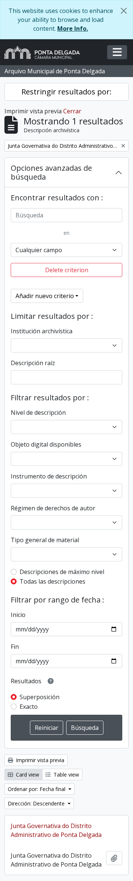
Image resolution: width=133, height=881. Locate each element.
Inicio (18, 615)
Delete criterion (66, 270)
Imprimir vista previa (39, 760)
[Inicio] (45, 52)
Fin (15, 647)
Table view (65, 774)
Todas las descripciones (52, 581)
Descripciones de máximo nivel (62, 572)
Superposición (39, 697)
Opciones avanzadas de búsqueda (51, 172)
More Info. (72, 28)
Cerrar (72, 111)
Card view (26, 774)
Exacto (29, 707)
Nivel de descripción (38, 412)
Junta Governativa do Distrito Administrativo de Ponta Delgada (56, 830)
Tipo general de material (45, 540)
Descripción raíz (33, 363)
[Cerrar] (124, 10)
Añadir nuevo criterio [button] (45, 296)
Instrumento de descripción (49, 476)
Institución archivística (41, 331)
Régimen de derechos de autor (53, 508)
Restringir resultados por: (66, 92)
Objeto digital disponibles (46, 444)
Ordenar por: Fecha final (37, 788)
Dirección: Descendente (37, 803)
